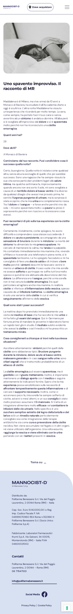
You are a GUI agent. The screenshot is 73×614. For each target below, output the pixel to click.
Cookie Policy (45, 605)
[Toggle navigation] (67, 7)
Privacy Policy (28, 605)
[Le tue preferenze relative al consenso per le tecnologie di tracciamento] (67, 608)
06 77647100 (19, 571)
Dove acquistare (42, 7)
